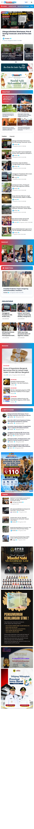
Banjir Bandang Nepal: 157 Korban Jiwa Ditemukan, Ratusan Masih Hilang (20, 528)
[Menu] (2, 2)
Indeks (5, 6)
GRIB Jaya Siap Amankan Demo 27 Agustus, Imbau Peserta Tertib (24, 334)
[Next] (31, 252)
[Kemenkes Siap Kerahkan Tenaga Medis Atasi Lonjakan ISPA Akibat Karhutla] (20, 253)
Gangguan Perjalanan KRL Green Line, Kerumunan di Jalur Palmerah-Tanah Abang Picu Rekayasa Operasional (9, 319)
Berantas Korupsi (23, 6)
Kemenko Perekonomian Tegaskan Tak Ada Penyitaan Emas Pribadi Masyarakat (19, 382)
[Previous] (2, 252)
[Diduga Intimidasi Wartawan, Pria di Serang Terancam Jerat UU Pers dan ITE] (4, 415)
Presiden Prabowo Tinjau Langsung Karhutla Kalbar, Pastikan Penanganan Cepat (15, 290)
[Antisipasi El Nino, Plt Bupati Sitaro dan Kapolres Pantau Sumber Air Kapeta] (4, 440)
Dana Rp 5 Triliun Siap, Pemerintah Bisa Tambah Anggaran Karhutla (24, 115)
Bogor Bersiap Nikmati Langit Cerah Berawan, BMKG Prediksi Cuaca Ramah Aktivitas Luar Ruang (19, 446)
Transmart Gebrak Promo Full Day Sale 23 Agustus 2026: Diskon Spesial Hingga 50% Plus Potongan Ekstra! (21, 399)
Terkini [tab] (4, 136)
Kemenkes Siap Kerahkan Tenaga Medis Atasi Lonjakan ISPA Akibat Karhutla (19, 427)
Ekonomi (6, 366)
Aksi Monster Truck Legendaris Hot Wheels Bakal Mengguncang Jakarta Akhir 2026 (8, 99)
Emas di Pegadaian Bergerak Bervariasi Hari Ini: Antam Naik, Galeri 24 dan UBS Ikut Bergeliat (16, 370)
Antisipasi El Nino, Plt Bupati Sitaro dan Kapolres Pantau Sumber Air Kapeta (19, 439)
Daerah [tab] (12, 136)
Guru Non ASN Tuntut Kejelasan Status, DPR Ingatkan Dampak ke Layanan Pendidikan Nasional (19, 421)
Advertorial (12, 6)
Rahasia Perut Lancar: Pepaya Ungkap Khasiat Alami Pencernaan (8, 129)
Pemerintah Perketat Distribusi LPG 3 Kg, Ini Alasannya (8, 115)
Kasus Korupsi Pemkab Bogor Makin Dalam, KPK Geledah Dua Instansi (19, 537)
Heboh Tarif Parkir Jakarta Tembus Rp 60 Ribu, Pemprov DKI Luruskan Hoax (25, 315)
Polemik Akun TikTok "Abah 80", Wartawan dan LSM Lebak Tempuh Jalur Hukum (19, 519)
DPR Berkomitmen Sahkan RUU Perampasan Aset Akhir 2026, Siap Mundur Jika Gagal (8, 335)
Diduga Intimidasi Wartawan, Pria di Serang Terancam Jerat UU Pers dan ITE (19, 414)
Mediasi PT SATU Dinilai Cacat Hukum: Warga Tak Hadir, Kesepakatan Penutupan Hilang (20, 499)
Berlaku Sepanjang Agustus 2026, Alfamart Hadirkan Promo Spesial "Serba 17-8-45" (20, 390)
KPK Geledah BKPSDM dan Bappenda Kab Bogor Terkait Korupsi (20, 509)
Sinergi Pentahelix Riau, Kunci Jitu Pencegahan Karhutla (24, 129)
